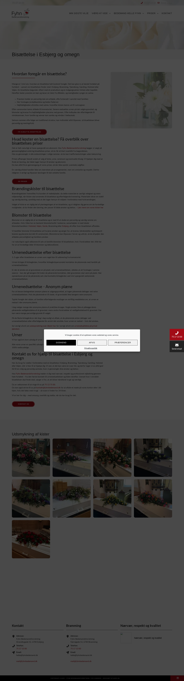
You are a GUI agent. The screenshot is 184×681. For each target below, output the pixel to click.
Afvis (92, 343)
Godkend (61, 343)
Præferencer (123, 343)
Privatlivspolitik (90, 348)
